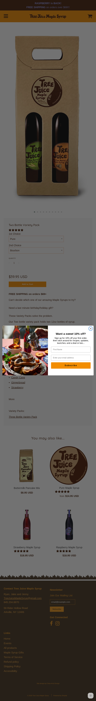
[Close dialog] (91, 329)
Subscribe (71, 365)
